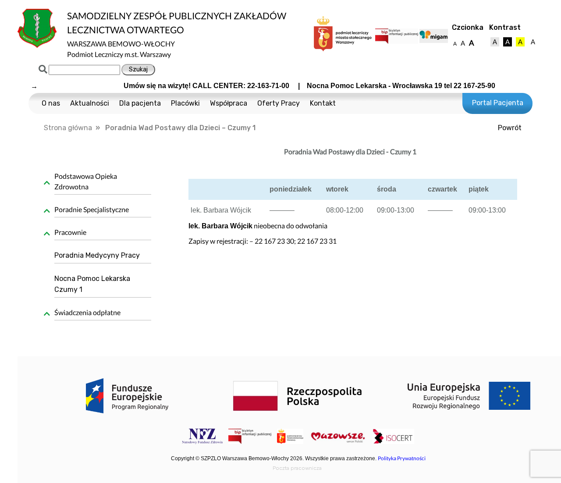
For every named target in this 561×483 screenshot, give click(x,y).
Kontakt (323, 103)
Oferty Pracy (278, 103)
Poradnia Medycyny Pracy (97, 255)
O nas (51, 103)
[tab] (99, 183)
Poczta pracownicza (297, 468)
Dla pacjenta (140, 103)
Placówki (185, 103)
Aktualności (89, 103)
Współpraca (228, 103)
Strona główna (68, 128)
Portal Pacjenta (497, 103)
